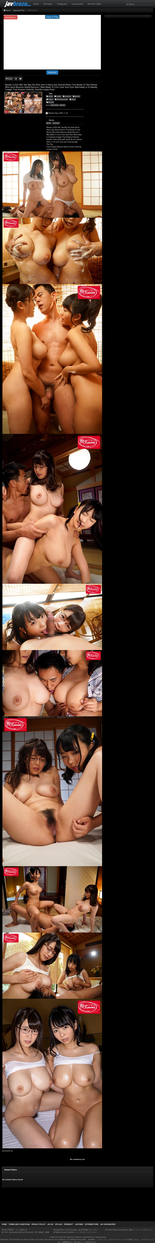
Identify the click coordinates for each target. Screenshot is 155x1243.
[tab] (10, 1169)
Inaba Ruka (54, 105)
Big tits (48, 123)
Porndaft (68, 1224)
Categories (62, 3)
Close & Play (52, 16)
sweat (73, 99)
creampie (67, 96)
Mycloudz (52, 72)
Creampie (56, 123)
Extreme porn (91, 1224)
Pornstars (47, 3)
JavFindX (79, 1224)
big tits (50, 96)
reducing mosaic (62, 99)
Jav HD (50, 1224)
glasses (77, 96)
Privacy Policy (38, 1224)
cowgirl (58, 96)
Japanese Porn (19, 10)
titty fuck (51, 102)
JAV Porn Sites (94, 3)
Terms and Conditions (19, 1224)
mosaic (50, 99)
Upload (58, 1224)
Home (36, 3)
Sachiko (62, 105)
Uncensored (77, 3)
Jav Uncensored (108, 1224)
